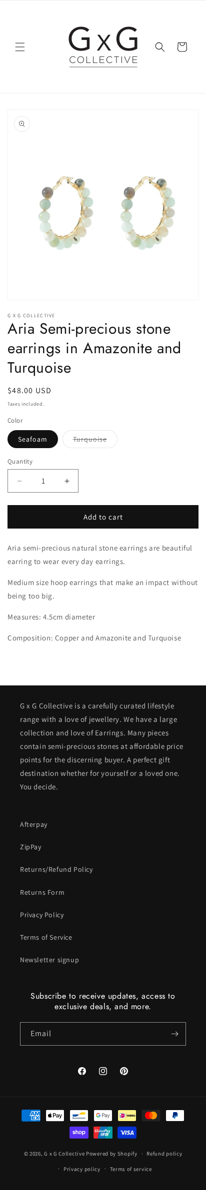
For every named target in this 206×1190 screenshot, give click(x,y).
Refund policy (164, 1153)
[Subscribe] (175, 1034)
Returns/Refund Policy (56, 869)
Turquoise (95, 441)
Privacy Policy (42, 914)
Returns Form (42, 892)
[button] (20, 47)
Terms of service (131, 1169)
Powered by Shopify (112, 1153)
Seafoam (33, 439)
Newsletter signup (49, 959)
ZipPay (31, 846)
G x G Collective (64, 1153)
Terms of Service (46, 937)
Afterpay (34, 824)
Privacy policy (82, 1169)
